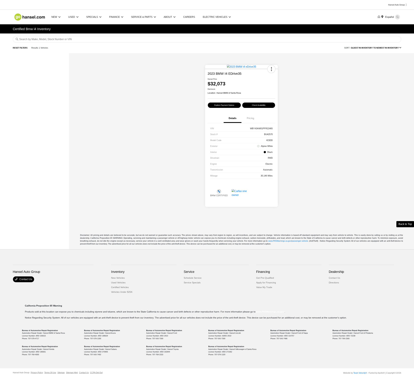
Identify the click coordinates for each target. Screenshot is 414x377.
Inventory (118, 271)
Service (189, 271)
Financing (263, 271)
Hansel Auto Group (21, 373)
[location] (383, 17)
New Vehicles (118, 278)
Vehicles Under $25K (121, 292)
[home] (379, 17)
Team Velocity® (360, 373)
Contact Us (25, 279)
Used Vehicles (118, 282)
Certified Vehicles (120, 287)
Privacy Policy (37, 373)
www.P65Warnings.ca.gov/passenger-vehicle (288, 241)
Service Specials (192, 282)
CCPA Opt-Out (96, 373)
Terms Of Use (50, 373)
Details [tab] (232, 118)
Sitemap (61, 373)
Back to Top (405, 224)
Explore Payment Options (224, 105)
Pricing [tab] (250, 118)
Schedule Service (193, 278)
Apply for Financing (266, 282)
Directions (334, 282)
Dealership (336, 271)
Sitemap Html (72, 373)
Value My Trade (264, 287)
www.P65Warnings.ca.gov (270, 311)
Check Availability (259, 105)
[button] (271, 69)
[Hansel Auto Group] (30, 16)
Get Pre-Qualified (265, 278)
